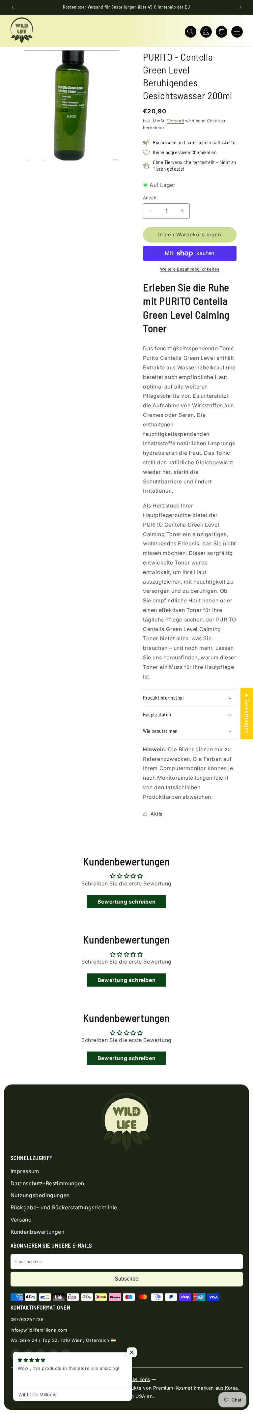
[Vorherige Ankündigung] (13, 7)
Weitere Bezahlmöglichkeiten (189, 269)
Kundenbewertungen (38, 1231)
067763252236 (27, 1319)
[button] (190, 32)
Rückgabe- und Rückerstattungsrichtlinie (64, 1207)
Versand (175, 120)
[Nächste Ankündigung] (240, 7)
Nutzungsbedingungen (40, 1195)
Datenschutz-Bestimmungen (47, 1183)
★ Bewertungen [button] (246, 713)
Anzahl (150, 197)
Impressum (25, 1171)
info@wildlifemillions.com (39, 1330)
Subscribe (126, 1279)
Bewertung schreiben (126, 901)
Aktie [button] (157, 814)
